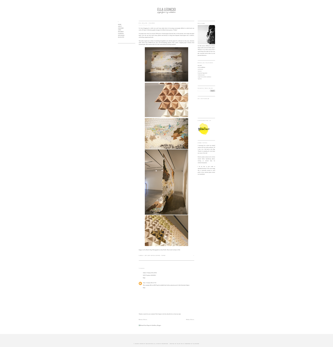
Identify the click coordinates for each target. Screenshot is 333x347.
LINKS (119, 30)
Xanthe (144, 272)
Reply (144, 277)
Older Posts (190, 319)
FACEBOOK (121, 33)
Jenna (144, 282)
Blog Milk (181, 343)
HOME (119, 24)
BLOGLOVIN (121, 37)
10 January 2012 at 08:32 (151, 272)
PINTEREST (121, 31)
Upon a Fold (177, 249)
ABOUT (120, 26)
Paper (163, 255)
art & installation (201, 67)
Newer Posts (143, 319)
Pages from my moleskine (144, 343)
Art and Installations (152, 255)
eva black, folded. (147, 23)
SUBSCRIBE (121, 28)
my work (200, 65)
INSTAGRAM (121, 35)
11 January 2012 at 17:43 (151, 282)
